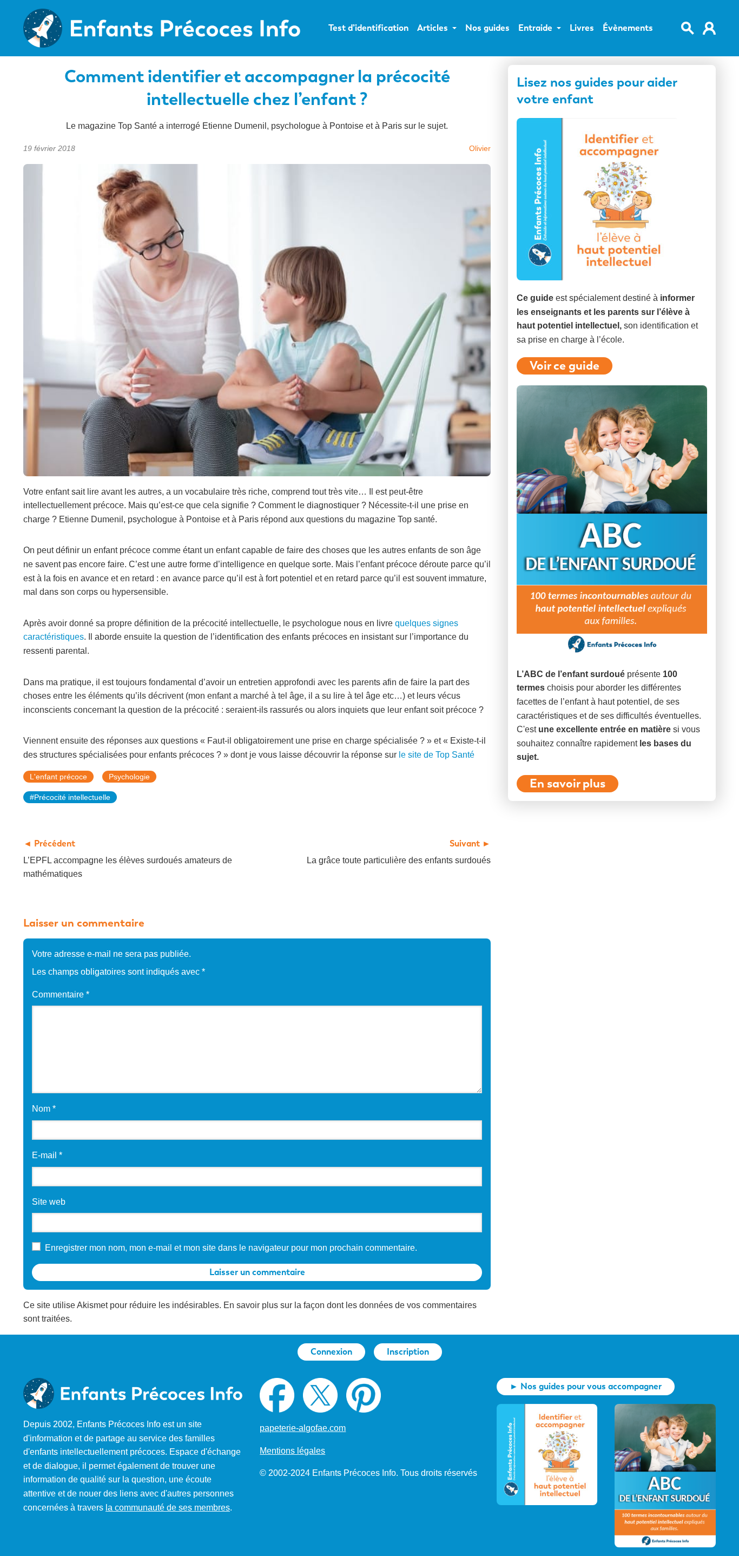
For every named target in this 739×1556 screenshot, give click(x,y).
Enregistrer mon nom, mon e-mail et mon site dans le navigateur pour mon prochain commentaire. (231, 1247)
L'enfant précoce (58, 776)
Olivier (480, 148)
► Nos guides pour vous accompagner (586, 1386)
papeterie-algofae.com (303, 1428)
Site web (48, 1201)
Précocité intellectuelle (72, 797)
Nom (44, 1108)
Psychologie (129, 776)
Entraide (535, 28)
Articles (432, 28)
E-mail (47, 1155)
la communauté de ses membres (167, 1507)
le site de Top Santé (436, 754)
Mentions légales (292, 1450)
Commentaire (60, 994)
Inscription (408, 1351)
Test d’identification (368, 28)
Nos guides (487, 28)
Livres (582, 28)
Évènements (628, 28)
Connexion (331, 1351)
